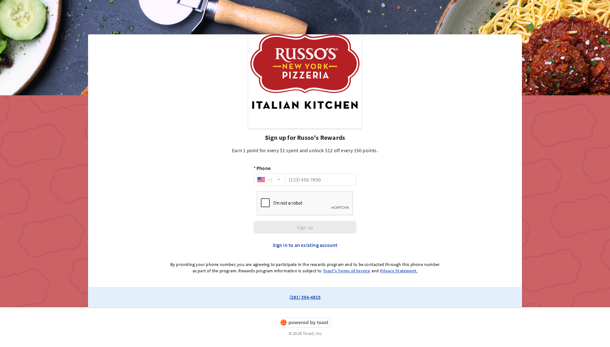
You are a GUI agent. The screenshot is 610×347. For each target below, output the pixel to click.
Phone (262, 168)
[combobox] (269, 179)
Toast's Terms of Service (346, 271)
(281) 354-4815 (305, 297)
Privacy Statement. (399, 271)
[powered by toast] (305, 322)
